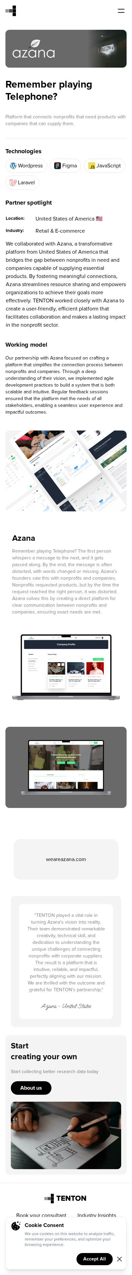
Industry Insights (97, 1215)
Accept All (94, 1259)
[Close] (119, 1259)
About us (31, 1088)
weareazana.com (66, 859)
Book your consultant (41, 1215)
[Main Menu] (121, 10)
